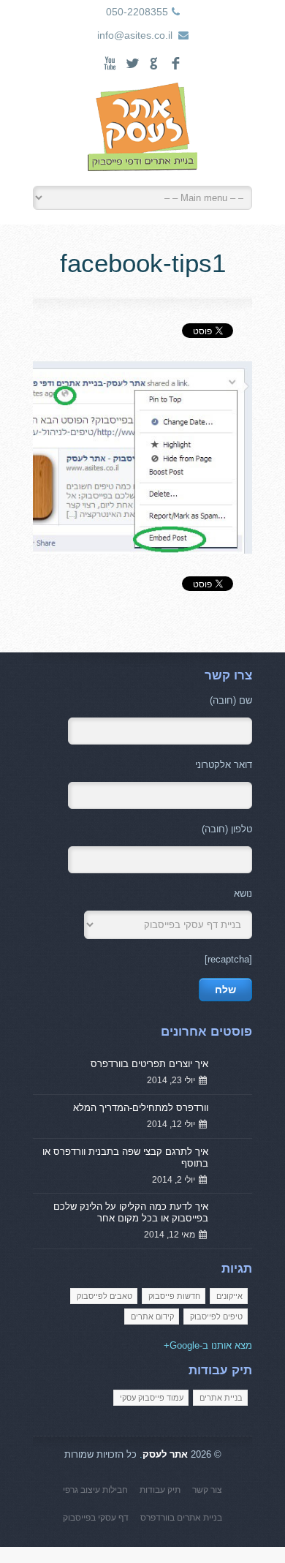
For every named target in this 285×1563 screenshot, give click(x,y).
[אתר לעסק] (142, 130)
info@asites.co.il (134, 35)
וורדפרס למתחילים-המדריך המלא (140, 1107)
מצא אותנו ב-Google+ (208, 1345)
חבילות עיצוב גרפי (95, 1490)
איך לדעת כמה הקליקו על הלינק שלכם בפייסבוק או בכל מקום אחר (130, 1212)
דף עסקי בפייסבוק (96, 1518)
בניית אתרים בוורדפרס (181, 1518)
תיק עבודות (160, 1490)
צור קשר (207, 1490)
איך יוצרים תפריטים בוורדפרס (149, 1063)
